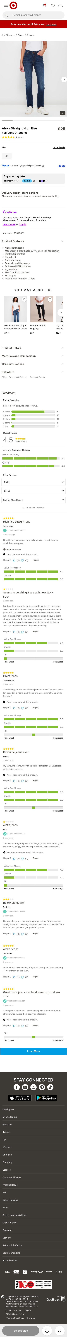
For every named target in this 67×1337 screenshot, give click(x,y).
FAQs (5, 1207)
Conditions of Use (13, 1310)
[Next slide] (64, 79)
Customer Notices (11, 1177)
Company (7, 1162)
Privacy (27, 1310)
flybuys (6, 1132)
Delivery (6, 1237)
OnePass (7, 1154)
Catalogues (8, 1109)
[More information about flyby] (42, 165)
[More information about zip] (47, 181)
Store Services (9, 1260)
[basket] (61, 6)
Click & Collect (9, 1222)
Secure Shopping (11, 1252)
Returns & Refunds (12, 1245)
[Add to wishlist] (47, 1331)
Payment (7, 1230)
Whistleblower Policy (15, 1314)
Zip (4, 1139)
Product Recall (9, 1185)
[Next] (61, 312)
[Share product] (60, 1331)
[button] (20, 1331)
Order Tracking (10, 1200)
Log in (22, 224)
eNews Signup (9, 1117)
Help (4, 1192)
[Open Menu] (6, 5)
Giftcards (7, 1124)
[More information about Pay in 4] (33, 181)
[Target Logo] (13, 6)
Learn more (9, 224)
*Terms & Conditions (15, 1318)
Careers (6, 1169)
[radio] (7, 156)
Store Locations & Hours (14, 1215)
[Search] (6, 15)
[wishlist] (53, 6)
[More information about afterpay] (17, 181)
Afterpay (7, 1147)
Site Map (31, 1318)
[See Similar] (24, 299)
